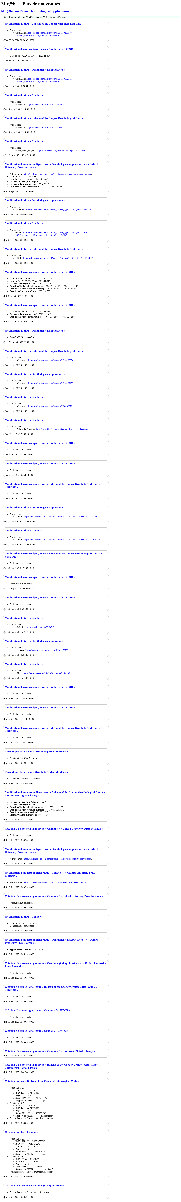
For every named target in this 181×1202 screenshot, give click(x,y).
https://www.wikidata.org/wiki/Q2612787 (45, 104)
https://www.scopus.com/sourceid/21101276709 (46, 650)
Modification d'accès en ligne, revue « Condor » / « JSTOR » (40, 49)
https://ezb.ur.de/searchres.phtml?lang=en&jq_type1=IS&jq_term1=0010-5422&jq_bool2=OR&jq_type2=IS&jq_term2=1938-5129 (52, 233)
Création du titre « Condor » (21, 1132)
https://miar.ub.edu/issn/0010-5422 (40, 627)
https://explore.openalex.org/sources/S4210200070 (49, 33)
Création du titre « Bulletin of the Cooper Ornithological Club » (42, 1081)
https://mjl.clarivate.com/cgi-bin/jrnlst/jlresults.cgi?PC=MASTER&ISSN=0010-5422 (62, 540)
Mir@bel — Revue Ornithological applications (35, 11)
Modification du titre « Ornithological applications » (35, 69)
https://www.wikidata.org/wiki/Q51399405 (46, 127)
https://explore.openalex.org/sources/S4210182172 (49, 79)
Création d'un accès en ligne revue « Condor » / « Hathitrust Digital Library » (50, 1051)
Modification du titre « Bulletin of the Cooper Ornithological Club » (44, 23)
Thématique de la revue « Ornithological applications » (37, 751)
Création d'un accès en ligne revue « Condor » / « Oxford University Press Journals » (54, 828)
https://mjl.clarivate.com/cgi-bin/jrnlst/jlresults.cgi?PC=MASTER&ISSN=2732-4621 (62, 517)
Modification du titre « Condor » (24, 95)
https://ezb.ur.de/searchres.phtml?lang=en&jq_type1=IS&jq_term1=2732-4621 (58, 209)
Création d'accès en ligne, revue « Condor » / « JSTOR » (37, 1010)
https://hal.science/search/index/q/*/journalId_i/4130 (47, 673)
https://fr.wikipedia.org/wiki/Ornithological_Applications (62, 150)
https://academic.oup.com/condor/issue (74, 174)
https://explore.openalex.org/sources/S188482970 (37, 35)
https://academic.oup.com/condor (38, 882)
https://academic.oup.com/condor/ (39, 174)
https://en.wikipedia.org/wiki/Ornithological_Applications (62, 429)
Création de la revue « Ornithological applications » (35, 1185)
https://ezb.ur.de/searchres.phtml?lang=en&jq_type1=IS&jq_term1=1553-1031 (58, 258)
